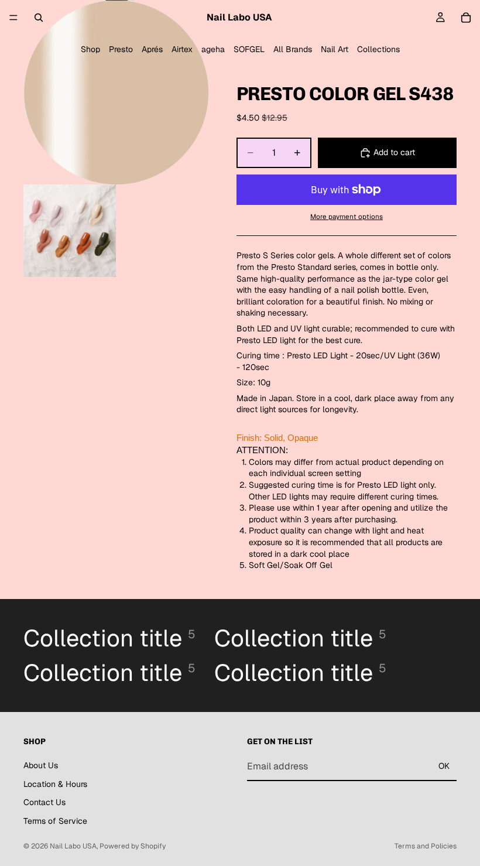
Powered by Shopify (133, 846)
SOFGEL (249, 49)
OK (444, 766)
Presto (121, 49)
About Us (40, 765)
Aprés (152, 49)
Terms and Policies (426, 846)
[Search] (39, 17)
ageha (213, 49)
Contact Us (44, 802)
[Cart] (466, 17)
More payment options (346, 216)
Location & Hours (55, 783)
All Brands (292, 49)
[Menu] (13, 17)
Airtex (182, 49)
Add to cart (394, 152)
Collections (378, 49)
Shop (90, 49)
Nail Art (334, 49)
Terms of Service (55, 820)
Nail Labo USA (73, 846)
